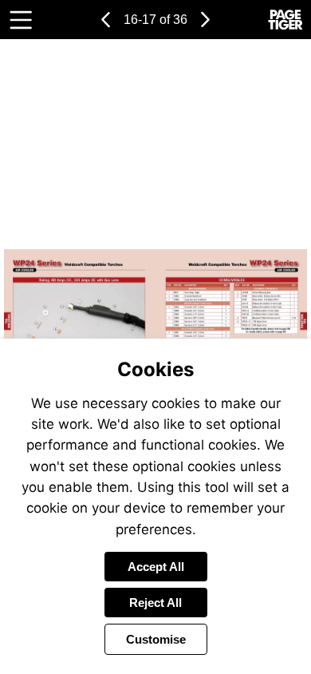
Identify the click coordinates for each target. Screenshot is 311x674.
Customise (156, 639)
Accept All (156, 566)
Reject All (155, 602)
